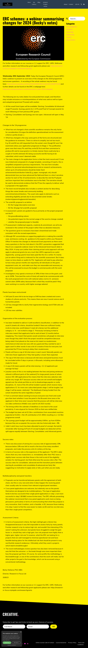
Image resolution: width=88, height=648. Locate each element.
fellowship (70, 35)
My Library (34, 3)
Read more (7, 639)
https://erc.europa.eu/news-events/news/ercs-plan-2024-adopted (28, 89)
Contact (71, 4)
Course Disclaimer (61, 642)
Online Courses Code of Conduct (45, 642)
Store (29, 2)
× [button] (20, 632)
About (65, 4)
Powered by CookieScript (11, 645)
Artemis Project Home (45, 4)
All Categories (71, 27)
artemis (69, 29)
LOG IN (77, 4)
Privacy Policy (72, 642)
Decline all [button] (16, 642)
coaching (69, 32)
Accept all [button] (7, 642)
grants (68, 37)
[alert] (11, 639)
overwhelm (70, 40)
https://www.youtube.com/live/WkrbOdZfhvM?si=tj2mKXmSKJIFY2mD (33, 84)
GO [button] (53, 626)
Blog (39, 2)
